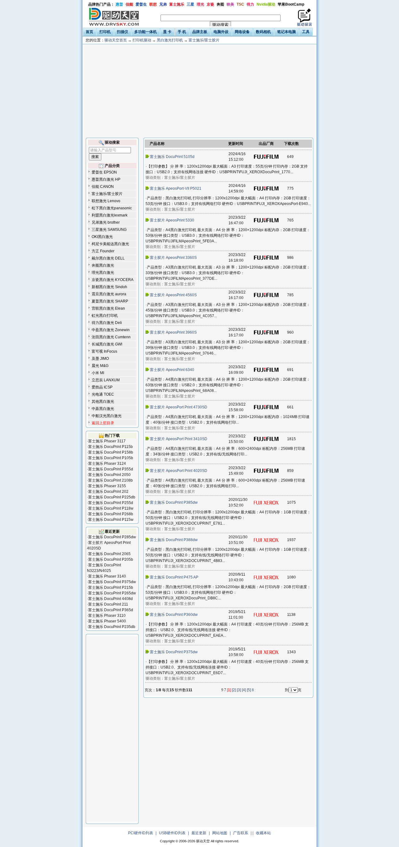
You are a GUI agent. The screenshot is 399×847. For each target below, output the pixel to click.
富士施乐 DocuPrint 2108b (110, 480)
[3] (239, 690)
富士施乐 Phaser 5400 (107, 621)
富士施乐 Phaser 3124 (107, 463)
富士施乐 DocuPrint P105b (110, 458)
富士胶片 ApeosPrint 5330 (172, 220)
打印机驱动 (141, 40)
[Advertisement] (199, 91)
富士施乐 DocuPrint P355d (110, 469)
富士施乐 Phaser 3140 (107, 576)
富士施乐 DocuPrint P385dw (174, 502)
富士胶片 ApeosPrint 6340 (172, 370)
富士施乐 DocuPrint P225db (111, 497)
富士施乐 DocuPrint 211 (108, 604)
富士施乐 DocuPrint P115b (110, 447)
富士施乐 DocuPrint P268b (110, 514)
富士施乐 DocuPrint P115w (110, 519)
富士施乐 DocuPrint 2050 (109, 475)
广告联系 (240, 833)
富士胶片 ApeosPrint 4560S (173, 295)
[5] (249, 690)
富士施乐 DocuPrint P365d (110, 610)
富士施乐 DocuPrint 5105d (172, 157)
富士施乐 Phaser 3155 (107, 486)
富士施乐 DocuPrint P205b (110, 559)
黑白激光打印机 (170, 40)
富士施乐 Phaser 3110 (107, 615)
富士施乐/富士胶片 (204, 40)
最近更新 (198, 833)
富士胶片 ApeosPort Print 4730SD (178, 407)
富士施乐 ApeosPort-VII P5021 (175, 188)
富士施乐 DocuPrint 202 (108, 491)
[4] (244, 690)
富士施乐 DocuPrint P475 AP (174, 577)
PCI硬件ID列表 (140, 833)
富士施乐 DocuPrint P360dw (174, 614)
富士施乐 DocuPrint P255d (110, 503)
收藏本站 (263, 833)
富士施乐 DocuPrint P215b (110, 587)
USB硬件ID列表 (172, 833)
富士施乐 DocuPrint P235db (111, 627)
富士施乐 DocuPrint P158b (110, 452)
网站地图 (219, 833)
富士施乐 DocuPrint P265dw (112, 593)
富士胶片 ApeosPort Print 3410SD (178, 439)
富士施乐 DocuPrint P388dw (174, 540)
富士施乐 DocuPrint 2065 (109, 554)
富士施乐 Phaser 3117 (107, 441)
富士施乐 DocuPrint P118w (110, 508)
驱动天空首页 (115, 40)
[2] (234, 690)
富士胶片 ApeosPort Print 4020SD (178, 471)
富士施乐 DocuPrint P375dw (112, 582)
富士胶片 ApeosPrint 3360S (173, 257)
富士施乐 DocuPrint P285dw (112, 537)
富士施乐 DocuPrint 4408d (110, 599)
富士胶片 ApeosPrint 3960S (173, 332)
